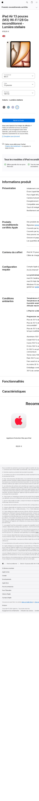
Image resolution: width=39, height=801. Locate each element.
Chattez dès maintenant (13, 146)
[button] (27, 2)
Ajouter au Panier (18, 120)
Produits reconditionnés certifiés (15, 7)
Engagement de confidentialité (10, 610)
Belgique (4, 605)
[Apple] (3, 563)
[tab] (18, 67)
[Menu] (36, 2)
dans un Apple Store (27, 602)
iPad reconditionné (12, 563)
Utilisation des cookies (27, 610)
